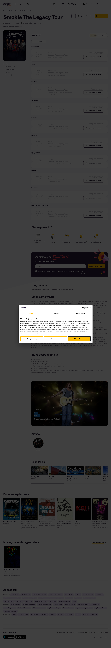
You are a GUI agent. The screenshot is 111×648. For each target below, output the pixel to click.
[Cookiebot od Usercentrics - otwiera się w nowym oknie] (83, 308)
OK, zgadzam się (79, 338)
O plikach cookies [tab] (80, 313)
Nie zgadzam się (32, 338)
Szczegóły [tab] (55, 313)
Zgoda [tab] (31, 313)
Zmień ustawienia (55, 338)
